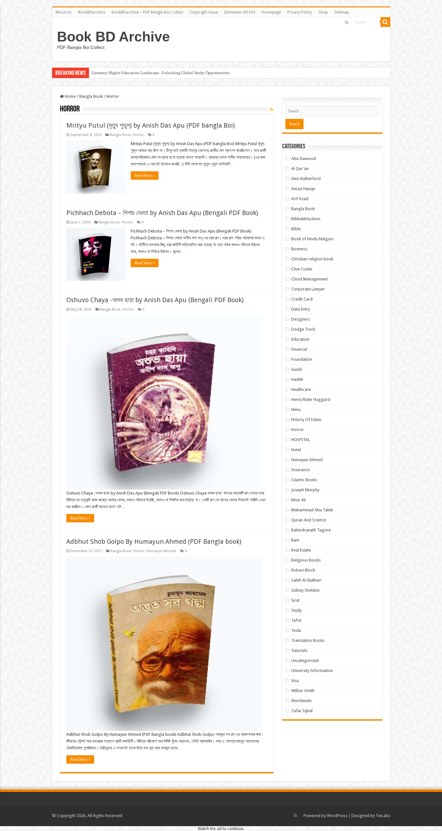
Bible (296, 228)
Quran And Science (308, 520)
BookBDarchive (91, 12)
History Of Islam (306, 419)
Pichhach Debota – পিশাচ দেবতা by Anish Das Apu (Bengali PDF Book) (162, 213)
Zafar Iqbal (302, 710)
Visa (295, 680)
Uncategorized (305, 660)
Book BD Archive (113, 36)
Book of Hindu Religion (312, 238)
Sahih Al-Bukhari (306, 580)
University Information (312, 670)
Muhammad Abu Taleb (312, 509)
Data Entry (300, 309)
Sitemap (341, 12)
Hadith (297, 379)
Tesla (296, 630)
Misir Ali (298, 499)
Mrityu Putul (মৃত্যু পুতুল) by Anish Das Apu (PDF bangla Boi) (150, 125)
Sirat (295, 600)
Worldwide (301, 700)
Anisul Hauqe (303, 188)
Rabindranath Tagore (311, 530)
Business (299, 248)
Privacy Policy (299, 12)
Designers (300, 319)
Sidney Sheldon (305, 590)
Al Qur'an (300, 168)
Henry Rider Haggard (310, 399)
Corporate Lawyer (308, 289)
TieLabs (383, 815)
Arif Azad (299, 198)
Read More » (145, 175)
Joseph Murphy (305, 489)
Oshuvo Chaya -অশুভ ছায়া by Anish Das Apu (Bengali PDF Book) (155, 300)
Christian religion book (312, 258)
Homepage (271, 12)
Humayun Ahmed (161, 551)
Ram (295, 540)
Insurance (300, 469)
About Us (63, 12)
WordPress (337, 815)
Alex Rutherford (306, 178)
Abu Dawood (303, 158)
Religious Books (306, 560)
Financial (299, 349)
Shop (323, 12)
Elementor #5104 (239, 12)
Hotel (296, 449)
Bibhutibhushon (305, 218)
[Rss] (346, 22)
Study (296, 610)
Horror (138, 135)
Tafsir (296, 620)
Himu (296, 409)
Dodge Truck (303, 329)
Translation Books (308, 640)
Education (300, 339)
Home (70, 96)
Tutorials (299, 650)
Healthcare (301, 389)
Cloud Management (309, 279)
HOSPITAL (300, 439)
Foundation (301, 359)
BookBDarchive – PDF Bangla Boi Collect (147, 12)
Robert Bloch (303, 570)
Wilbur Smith (303, 690)
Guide (296, 369)
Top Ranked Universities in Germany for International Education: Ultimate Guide (163, 72)
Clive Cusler (302, 269)
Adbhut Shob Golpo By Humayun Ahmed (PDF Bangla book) (153, 541)
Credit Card (302, 299)
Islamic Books (304, 479)
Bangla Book (91, 96)
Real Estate (301, 550)
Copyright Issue (204, 12)
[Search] (385, 22)
